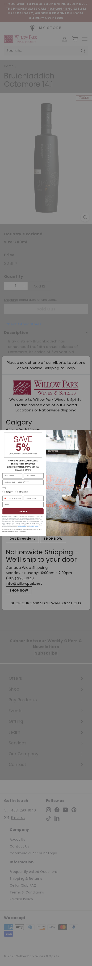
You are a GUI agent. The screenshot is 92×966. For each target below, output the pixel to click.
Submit (23, 511)
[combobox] (5, 498)
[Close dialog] (90, 432)
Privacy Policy (22, 526)
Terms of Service (33, 526)
